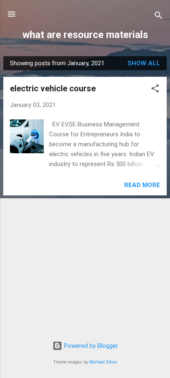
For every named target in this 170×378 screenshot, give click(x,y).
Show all (144, 63)
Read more (142, 185)
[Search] (158, 16)
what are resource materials (85, 34)
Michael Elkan (103, 362)
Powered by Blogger (90, 345)
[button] (155, 89)
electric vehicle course (53, 88)
